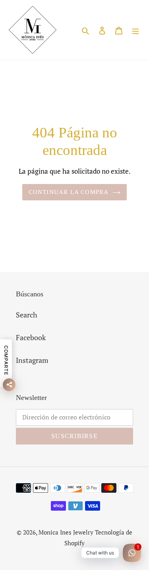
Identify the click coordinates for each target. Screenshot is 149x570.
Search (26, 314)
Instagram (32, 360)
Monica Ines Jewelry (66, 532)
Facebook (31, 337)
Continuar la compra (69, 192)
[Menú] (135, 30)
